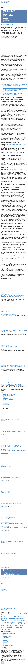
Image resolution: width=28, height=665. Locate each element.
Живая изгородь (5, 615)
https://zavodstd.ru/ (5, 130)
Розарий (11, 620)
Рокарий (15, 620)
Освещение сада (7, 616)
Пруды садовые (19, 618)
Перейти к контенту (6, 1)
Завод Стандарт (4, 121)
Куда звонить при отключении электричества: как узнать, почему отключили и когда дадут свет (13, 451)
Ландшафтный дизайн (9, 10)
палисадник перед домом (17, 629)
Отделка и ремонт (7, 13)
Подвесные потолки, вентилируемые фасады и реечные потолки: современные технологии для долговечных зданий (13, 367)
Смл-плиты (3, 589)
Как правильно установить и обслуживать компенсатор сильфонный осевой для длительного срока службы (14, 93)
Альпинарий (10, 613)
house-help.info (4, 2)
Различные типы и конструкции (11, 86)
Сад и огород (6, 622)
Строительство (7, 14)
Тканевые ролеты (5, 491)
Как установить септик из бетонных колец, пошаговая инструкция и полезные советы (12, 504)
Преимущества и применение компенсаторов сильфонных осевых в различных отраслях (15, 85)
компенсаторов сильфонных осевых (16, 144)
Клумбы (25, 615)
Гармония (3, 582)
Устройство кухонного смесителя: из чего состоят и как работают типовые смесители (14, 520)
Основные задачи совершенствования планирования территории (10, 478)
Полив (2, 618)
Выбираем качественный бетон (9, 553)
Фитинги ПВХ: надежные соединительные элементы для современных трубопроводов (12, 384)
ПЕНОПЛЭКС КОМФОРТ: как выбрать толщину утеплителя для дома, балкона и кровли (13, 296)
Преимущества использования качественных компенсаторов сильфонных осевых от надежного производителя (15, 89)
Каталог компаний (8, 15)
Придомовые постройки (9, 618)
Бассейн (18, 613)
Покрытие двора (17, 617)
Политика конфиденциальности (11, 574)
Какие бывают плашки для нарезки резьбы (12, 541)
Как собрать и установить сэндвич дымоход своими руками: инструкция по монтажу (14, 528)
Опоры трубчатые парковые (8, 608)
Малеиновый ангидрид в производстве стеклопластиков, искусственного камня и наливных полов (14, 348)
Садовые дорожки (16, 622)
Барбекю (15, 613)
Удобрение (10, 625)
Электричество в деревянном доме (10, 565)
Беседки (21, 613)
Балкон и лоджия (5, 600)
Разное (5, 16)
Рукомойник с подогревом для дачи (10, 419)
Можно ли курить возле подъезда (9, 598)
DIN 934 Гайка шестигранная (8, 517)
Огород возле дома (8, 22)
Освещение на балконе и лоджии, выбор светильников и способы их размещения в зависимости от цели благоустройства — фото (12, 447)
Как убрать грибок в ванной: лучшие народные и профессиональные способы (13, 524)
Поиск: (2, 7)
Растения (5, 18)
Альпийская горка (4, 613)
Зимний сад (21, 615)
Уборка (7, 625)
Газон (25, 613)
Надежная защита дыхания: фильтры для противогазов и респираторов (11, 313)
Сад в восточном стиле (22, 620)
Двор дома (6, 20)
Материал (5, 19)
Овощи (2, 616)
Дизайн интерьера (8, 11)
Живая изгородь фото (14, 615)
